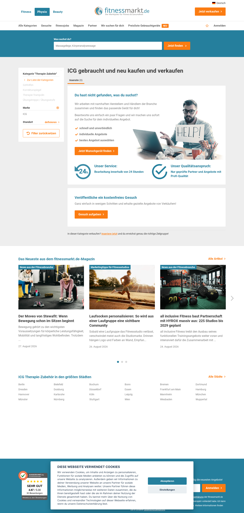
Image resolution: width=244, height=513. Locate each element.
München (201, 394)
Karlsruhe (59, 394)
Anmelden (220, 25)
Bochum (94, 384)
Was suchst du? (62, 39)
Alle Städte (215, 376)
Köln (91, 394)
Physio (42, 12)
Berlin (21, 384)
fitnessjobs (62, 25)
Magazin (78, 25)
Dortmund (201, 384)
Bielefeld (58, 384)
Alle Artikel (215, 258)
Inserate (76, 80)
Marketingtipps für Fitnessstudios (110, 267)
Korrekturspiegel (32, 90)
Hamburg (201, 389)
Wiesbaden (166, 399)
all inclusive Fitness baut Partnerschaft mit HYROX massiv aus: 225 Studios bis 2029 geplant (191, 321)
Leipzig (129, 394)
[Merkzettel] (207, 25)
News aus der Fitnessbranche (36, 267)
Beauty (58, 12)
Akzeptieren (167, 481)
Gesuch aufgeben (89, 214)
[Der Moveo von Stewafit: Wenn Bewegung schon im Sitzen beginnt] (51, 287)
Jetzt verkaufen (209, 11)
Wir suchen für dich (112, 25)
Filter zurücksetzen (43, 133)
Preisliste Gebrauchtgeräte (147, 25)
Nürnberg (59, 399)
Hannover (23, 394)
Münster (23, 399)
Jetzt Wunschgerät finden (94, 151)
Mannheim (166, 394)
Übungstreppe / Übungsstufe (39, 100)
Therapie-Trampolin (33, 95)
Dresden (23, 389)
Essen (128, 389)
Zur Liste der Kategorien (39, 80)
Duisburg (59, 389)
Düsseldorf (95, 389)
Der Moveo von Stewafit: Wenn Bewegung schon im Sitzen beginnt (46, 318)
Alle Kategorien (27, 25)
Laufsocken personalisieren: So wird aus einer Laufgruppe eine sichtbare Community (121, 321)
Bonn (128, 384)
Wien (127, 399)
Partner (92, 25)
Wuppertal (201, 399)
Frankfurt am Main (170, 389)
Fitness (26, 12)
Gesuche (46, 25)
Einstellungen (167, 489)
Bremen (164, 384)
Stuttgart (94, 399)
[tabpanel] (51, 307)
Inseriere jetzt (109, 233)
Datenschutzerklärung (154, 510)
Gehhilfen (28, 85)
